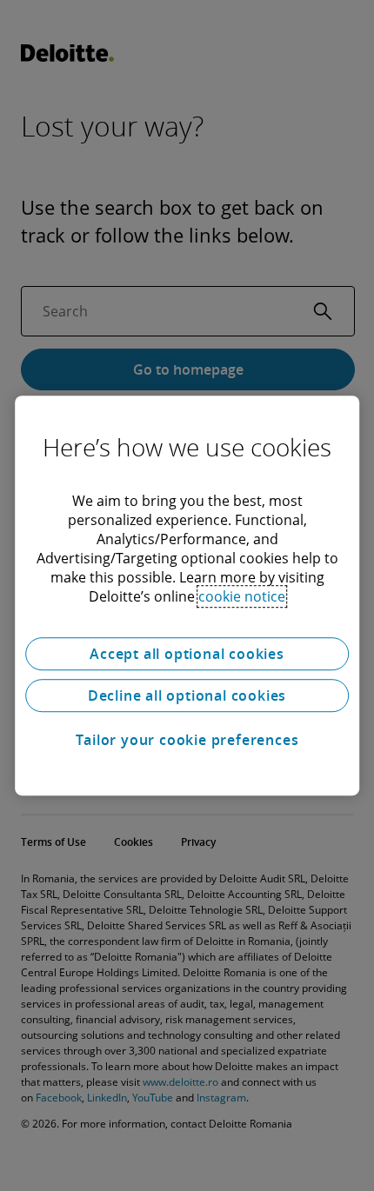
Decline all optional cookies (187, 695)
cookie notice (241, 596)
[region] (187, 595)
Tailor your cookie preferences (187, 739)
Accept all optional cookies (187, 653)
